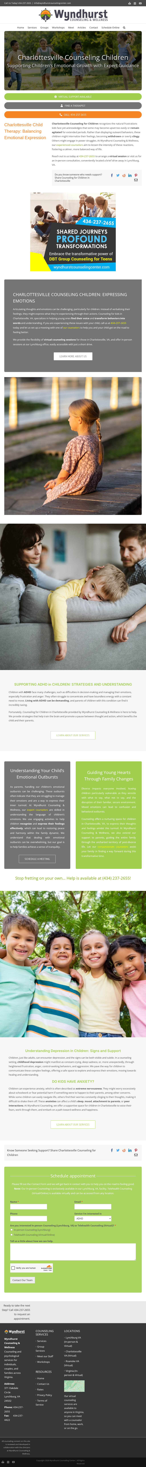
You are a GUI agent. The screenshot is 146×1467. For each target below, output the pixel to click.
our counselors (71, 327)
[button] (124, 27)
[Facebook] (112, 175)
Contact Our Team (22, 1280)
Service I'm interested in (88, 1213)
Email (78, 1201)
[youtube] (13, 1462)
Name (14, 1201)
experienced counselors (69, 145)
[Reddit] (124, 175)
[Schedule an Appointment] (8, 1462)
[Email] (136, 180)
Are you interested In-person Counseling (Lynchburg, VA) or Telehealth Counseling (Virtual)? (63, 1225)
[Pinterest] (136, 175)
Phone (13, 1213)
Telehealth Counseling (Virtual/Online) (34, 1234)
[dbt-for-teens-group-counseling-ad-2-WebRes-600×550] (73, 193)
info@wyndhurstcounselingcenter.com (52, 3)
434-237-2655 (24, 3)
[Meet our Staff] (3, 1462)
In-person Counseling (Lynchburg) (32, 1229)
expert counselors (37, 809)
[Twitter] (118, 175)
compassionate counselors (113, 846)
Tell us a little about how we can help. (31, 1241)
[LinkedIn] (130, 175)
